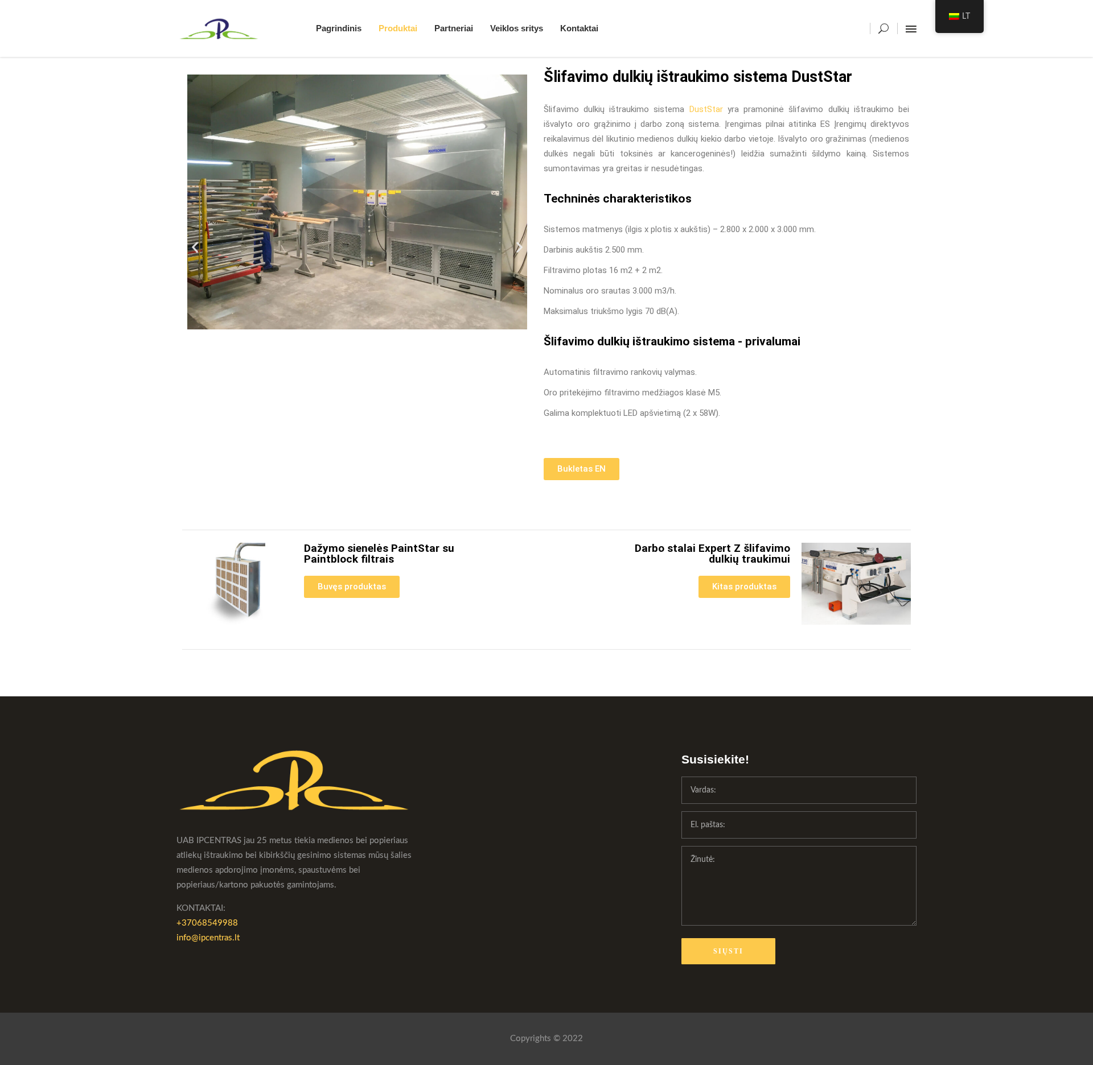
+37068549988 (207, 923)
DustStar (706, 109)
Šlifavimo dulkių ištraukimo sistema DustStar (698, 77)
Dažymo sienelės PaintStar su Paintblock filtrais (379, 553)
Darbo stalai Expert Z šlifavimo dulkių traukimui (712, 553)
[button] (195, 247)
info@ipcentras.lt (208, 938)
